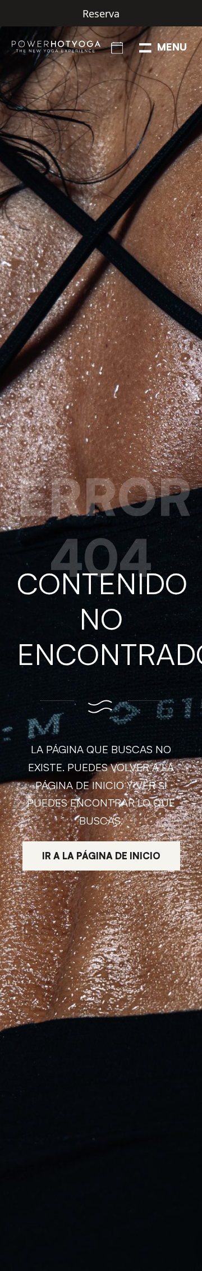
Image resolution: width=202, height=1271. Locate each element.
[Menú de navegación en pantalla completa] (163, 46)
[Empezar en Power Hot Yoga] (117, 46)
